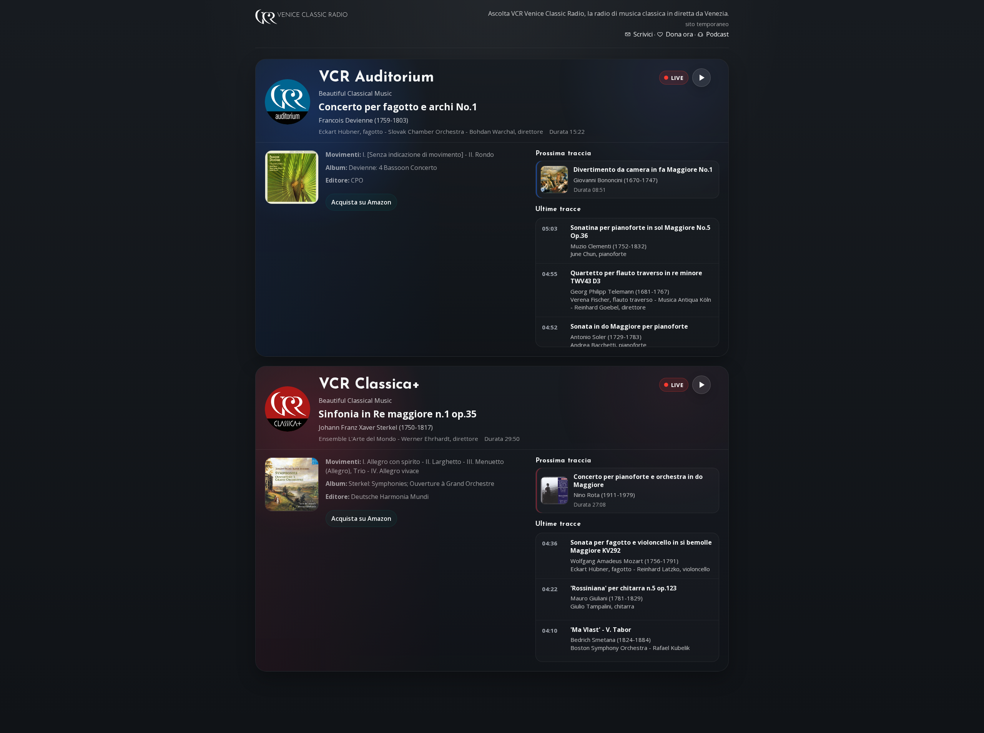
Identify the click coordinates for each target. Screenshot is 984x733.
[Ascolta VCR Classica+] (701, 385)
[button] (292, 177)
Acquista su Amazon (361, 202)
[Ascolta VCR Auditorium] (701, 77)
